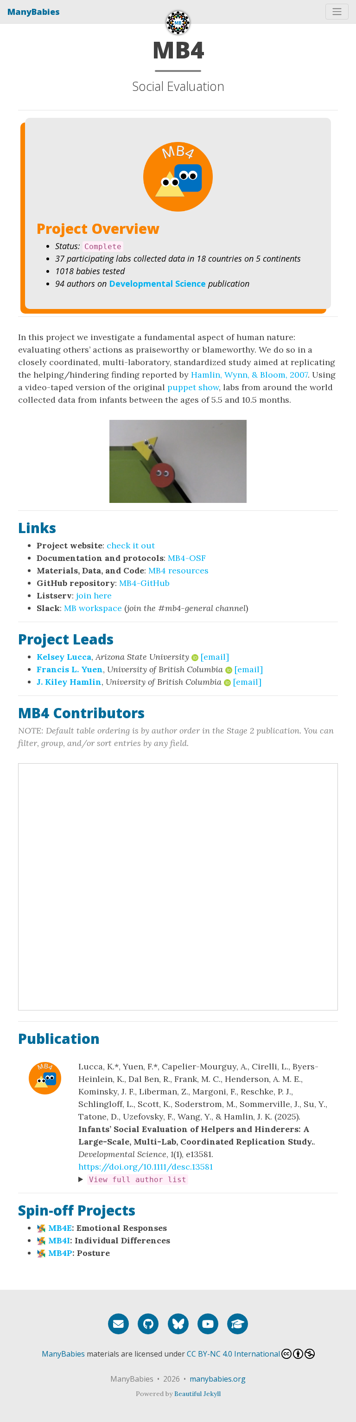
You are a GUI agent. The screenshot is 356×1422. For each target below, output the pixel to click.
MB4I (59, 1240)
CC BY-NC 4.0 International (233, 1354)
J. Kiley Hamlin (69, 681)
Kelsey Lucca (64, 656)
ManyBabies (33, 11)
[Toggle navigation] (337, 11)
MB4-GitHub (144, 583)
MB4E (60, 1228)
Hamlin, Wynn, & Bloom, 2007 (249, 374)
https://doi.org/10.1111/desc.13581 (145, 1166)
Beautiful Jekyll (197, 1394)
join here (94, 595)
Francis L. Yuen (70, 669)
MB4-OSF (187, 558)
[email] (215, 656)
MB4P (60, 1253)
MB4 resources (178, 570)
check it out (131, 545)
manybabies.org (218, 1379)
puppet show (193, 387)
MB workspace (93, 608)
